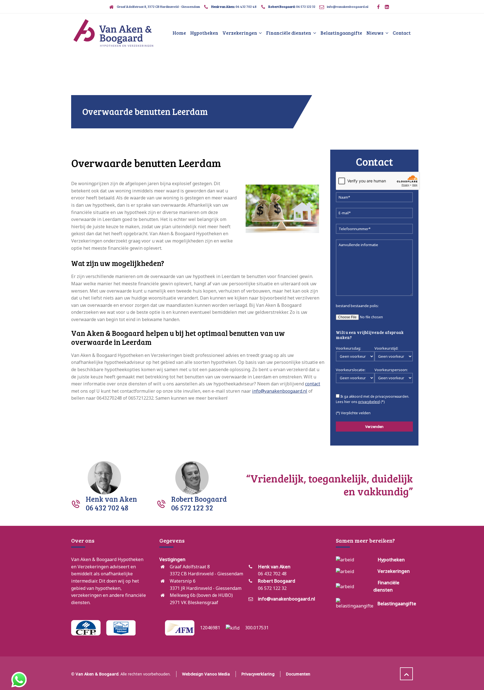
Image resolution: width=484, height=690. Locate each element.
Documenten (298, 674)
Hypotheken (391, 560)
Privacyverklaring (257, 674)
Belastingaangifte (397, 603)
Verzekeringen (394, 571)
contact (312, 384)
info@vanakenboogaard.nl (347, 6)
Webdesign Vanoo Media (206, 674)
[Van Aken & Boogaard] (113, 33)
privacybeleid (369, 401)
